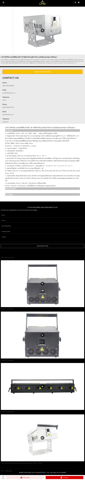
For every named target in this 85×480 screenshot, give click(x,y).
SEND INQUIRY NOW (42, 72)
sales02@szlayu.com (8, 93)
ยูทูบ (11, 471)
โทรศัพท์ (7, 471)
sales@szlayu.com (8, 114)
